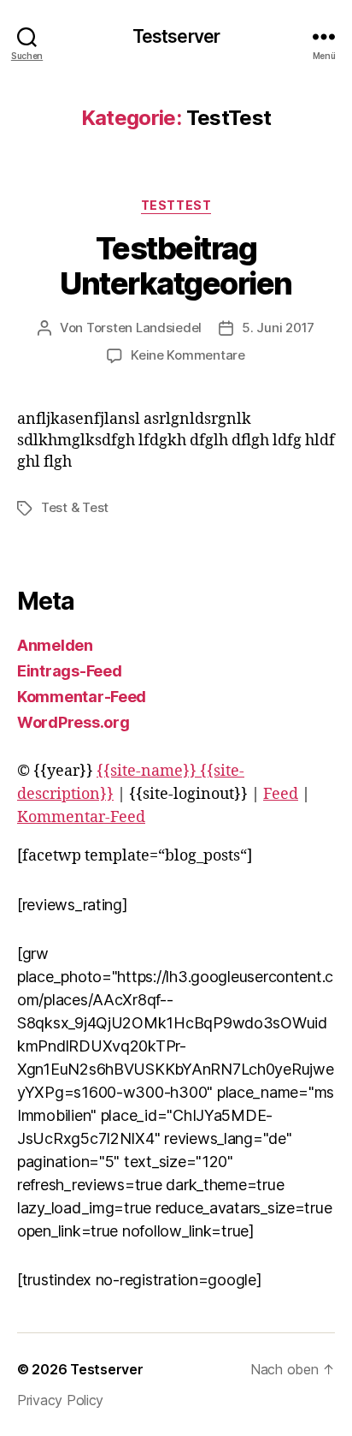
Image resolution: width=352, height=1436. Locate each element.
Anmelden (55, 645)
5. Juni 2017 (278, 327)
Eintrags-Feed (69, 671)
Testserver (176, 36)
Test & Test (75, 507)
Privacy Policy (60, 1400)
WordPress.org (73, 722)
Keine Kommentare (188, 355)
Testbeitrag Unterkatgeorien (176, 265)
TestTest (176, 205)
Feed (280, 794)
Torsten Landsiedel (144, 327)
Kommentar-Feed (81, 697)
